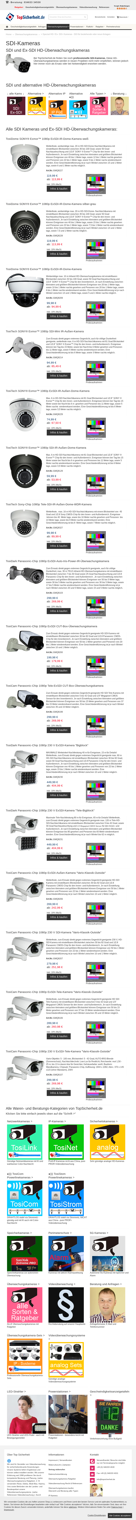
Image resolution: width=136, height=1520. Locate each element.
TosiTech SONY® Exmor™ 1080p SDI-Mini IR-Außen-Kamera (45, 331)
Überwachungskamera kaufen (61, 1488)
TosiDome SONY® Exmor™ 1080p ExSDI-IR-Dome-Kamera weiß (47, 138)
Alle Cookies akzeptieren (120, 1515)
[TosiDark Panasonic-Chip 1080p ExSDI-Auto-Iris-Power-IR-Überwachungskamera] (25, 575)
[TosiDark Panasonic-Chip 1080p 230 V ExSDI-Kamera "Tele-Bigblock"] (25, 834)
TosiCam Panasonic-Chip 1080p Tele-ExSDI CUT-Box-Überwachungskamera (54, 685)
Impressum (53, 1460)
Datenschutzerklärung (57, 1474)
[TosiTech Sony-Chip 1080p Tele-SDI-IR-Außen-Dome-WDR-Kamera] (25, 523)
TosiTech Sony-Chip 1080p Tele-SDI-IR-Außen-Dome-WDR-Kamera (49, 504)
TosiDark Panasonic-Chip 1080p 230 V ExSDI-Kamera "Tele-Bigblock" (50, 810)
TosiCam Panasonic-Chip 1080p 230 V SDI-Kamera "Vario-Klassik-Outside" (53, 932)
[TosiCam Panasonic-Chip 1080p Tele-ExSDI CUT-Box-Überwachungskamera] (25, 701)
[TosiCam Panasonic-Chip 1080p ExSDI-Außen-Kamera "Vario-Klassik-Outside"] (25, 889)
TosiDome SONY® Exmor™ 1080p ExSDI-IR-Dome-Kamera (44, 269)
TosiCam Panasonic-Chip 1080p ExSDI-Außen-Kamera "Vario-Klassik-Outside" (56, 872)
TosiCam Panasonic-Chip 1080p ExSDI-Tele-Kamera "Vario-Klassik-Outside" (54, 992)
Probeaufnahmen (94, 195)
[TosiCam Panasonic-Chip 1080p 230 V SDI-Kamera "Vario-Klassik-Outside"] (25, 949)
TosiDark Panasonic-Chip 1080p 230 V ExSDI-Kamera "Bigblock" (47, 745)
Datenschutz (116, 1507)
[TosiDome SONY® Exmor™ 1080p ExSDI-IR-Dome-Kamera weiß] (25, 158)
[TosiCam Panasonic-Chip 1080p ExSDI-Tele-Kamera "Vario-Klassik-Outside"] (25, 1008)
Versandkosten (66, 1460)
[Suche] (85, 17)
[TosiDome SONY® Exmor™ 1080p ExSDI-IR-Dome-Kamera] (25, 292)
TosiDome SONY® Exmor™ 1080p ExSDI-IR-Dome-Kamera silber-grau (51, 204)
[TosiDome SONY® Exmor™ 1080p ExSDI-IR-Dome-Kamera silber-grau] (25, 226)
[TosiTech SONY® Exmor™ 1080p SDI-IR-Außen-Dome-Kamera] (25, 470)
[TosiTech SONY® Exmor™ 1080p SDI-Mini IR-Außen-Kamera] (25, 348)
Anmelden (111, 17)
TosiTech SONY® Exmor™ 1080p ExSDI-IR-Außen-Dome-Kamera (48, 391)
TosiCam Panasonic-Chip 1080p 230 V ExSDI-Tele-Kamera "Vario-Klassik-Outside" (58, 1051)
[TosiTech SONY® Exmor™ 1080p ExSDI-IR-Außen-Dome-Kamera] (25, 414)
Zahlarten (66, 1465)
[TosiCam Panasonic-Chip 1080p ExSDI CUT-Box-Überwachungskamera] (25, 642)
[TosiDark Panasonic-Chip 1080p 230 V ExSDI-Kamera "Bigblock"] (25, 769)
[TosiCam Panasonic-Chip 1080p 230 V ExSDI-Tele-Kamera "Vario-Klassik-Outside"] (25, 1068)
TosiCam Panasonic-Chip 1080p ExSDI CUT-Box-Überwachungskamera (51, 626)
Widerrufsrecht (54, 1465)
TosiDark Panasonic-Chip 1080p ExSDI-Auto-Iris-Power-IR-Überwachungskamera (57, 561)
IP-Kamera (53, 1495)
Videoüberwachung (25, 1495)
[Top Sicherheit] (25, 17)
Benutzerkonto (100, 17)
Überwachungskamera (16, 1481)
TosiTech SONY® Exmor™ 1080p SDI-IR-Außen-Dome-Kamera (46, 447)
